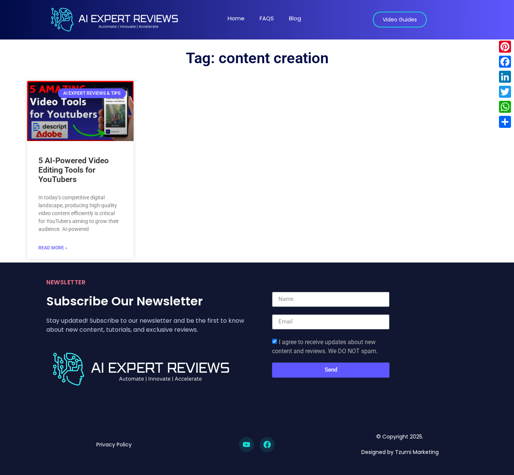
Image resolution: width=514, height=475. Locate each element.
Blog (295, 18)
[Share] (504, 121)
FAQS (267, 18)
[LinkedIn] (504, 76)
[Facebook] (267, 444)
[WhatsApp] (504, 106)
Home (236, 18)
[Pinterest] (504, 46)
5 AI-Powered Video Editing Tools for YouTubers (73, 170)
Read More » (52, 247)
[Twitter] (504, 91)
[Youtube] (246, 444)
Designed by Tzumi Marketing (400, 452)
